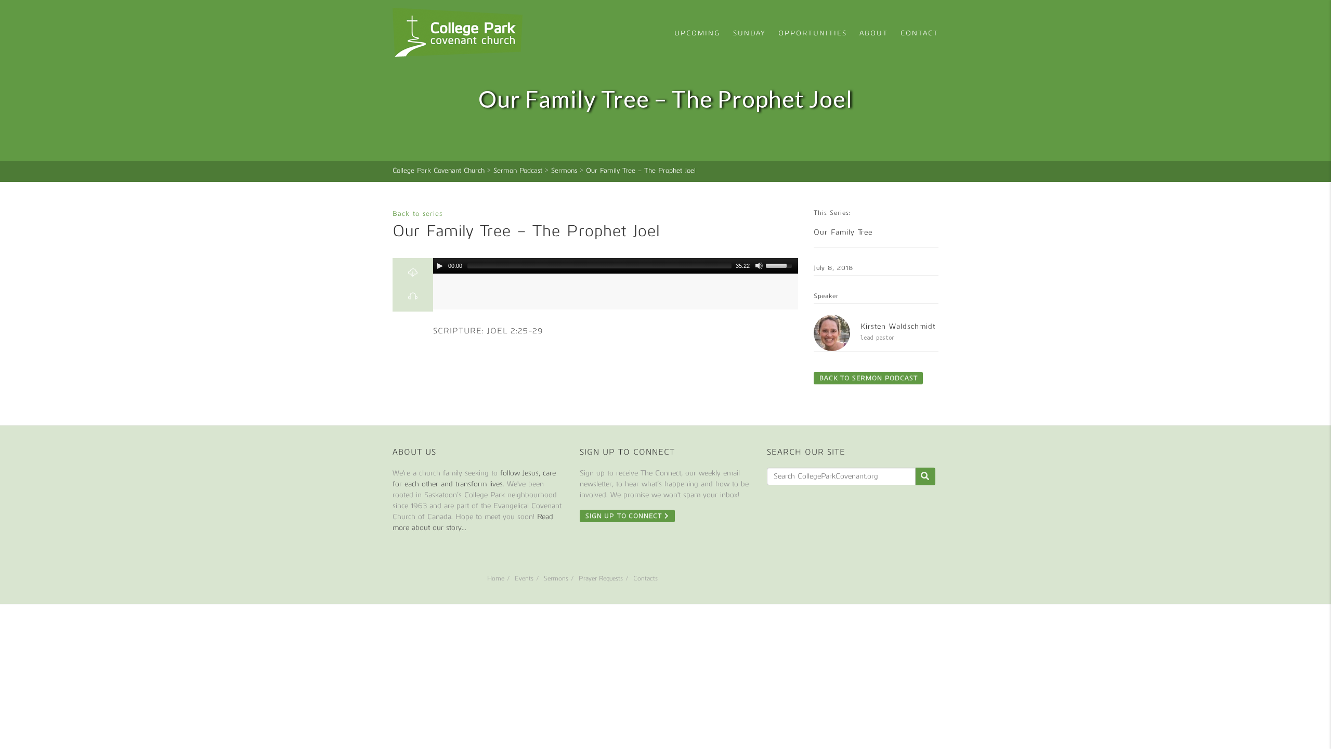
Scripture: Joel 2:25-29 (488, 330)
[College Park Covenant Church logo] (458, 32)
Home (495, 578)
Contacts (645, 578)
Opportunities (812, 33)
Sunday (749, 33)
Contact (919, 33)
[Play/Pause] (440, 266)
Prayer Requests (601, 578)
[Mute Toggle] (759, 266)
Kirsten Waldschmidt (897, 326)
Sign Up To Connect (624, 516)
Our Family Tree (843, 232)
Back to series (417, 213)
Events (524, 578)
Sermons (556, 578)
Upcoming (697, 33)
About (873, 33)
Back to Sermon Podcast (868, 378)
